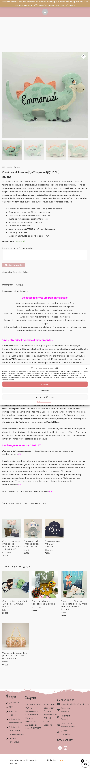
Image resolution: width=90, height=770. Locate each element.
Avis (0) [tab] (19, 285)
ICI (50, 491)
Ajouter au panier (14, 265)
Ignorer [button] (71, 5)
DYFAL (61, 761)
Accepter (45, 384)
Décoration (7, 167)
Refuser (45, 391)
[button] (86, 368)
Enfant (17, 167)
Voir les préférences (45, 397)
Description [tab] (7, 285)
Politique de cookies (44, 402)
